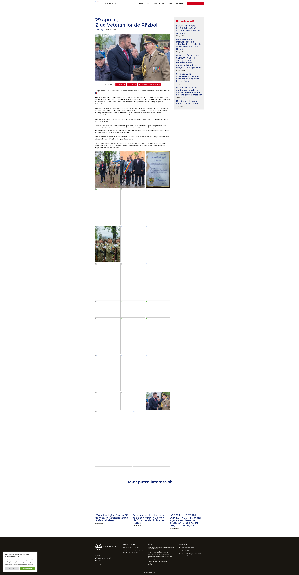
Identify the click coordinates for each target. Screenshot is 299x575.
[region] (20, 562)
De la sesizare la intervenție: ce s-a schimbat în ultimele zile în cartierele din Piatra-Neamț (188, 44)
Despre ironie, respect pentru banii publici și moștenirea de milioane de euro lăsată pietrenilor (189, 91)
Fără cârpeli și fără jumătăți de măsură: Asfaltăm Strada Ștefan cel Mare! (188, 29)
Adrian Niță (100, 30)
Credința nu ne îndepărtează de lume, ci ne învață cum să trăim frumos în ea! (188, 77)
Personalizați (12, 568)
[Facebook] (96, 565)
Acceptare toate (27, 568)
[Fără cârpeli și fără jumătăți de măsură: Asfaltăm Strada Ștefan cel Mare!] (112, 499)
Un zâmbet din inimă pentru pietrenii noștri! (187, 102)
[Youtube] (100, 565)
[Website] (98, 565)
